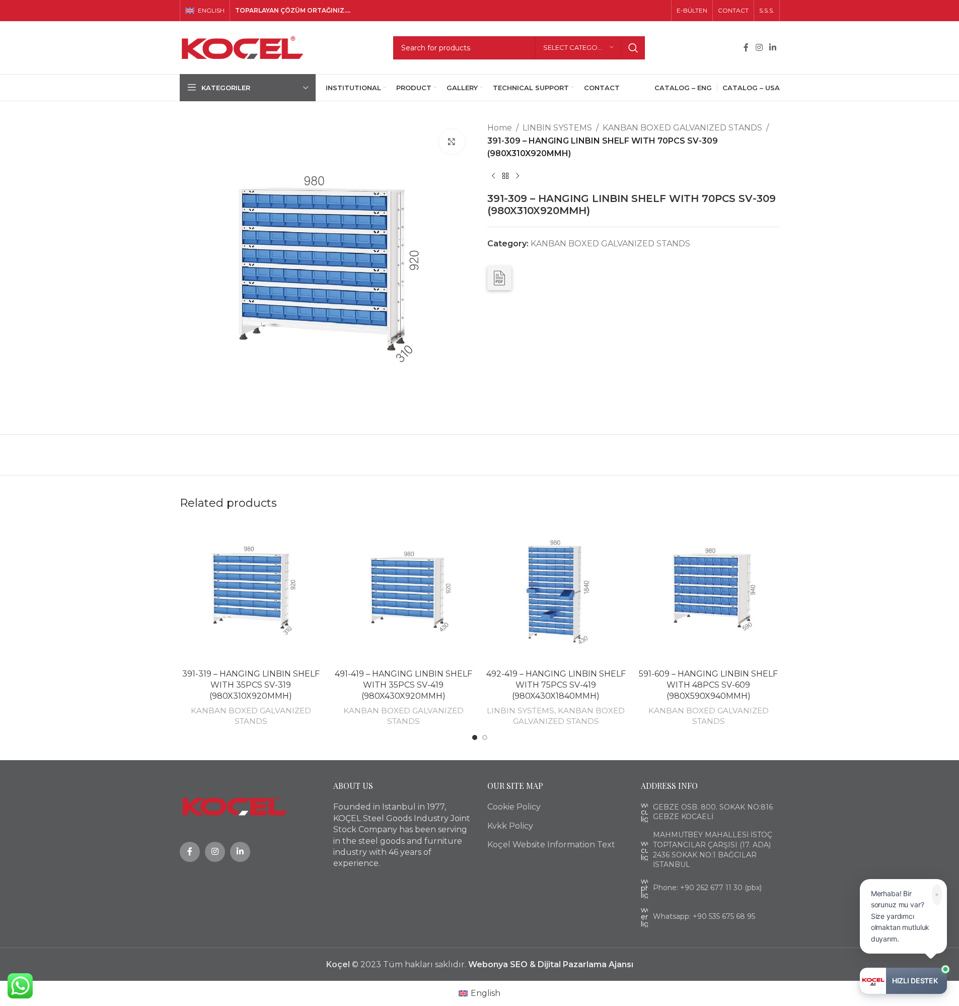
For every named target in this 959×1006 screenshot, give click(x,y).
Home (499, 127)
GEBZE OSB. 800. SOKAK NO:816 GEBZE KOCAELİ (713, 812)
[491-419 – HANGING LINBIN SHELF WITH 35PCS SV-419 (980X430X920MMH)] (403, 592)
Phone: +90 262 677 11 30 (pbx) (707, 887)
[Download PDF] (499, 278)
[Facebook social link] (746, 47)
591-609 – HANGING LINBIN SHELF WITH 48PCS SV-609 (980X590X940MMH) (708, 685)
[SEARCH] (633, 47)
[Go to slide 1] (474, 737)
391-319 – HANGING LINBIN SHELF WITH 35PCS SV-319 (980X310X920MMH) (251, 685)
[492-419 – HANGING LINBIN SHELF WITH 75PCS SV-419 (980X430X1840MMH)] (556, 592)
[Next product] (517, 176)
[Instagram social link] (759, 47)
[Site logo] (243, 47)
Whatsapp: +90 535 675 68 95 (704, 916)
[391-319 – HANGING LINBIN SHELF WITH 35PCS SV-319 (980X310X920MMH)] (251, 592)
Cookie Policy (514, 807)
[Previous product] (493, 176)
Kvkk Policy (510, 826)
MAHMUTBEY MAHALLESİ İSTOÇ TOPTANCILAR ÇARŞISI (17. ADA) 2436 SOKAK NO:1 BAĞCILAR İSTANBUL (712, 849)
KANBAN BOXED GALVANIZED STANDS (682, 127)
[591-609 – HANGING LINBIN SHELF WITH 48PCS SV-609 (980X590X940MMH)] (708, 592)
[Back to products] (505, 176)
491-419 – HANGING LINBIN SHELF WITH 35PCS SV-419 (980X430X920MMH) (403, 685)
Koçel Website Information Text (551, 844)
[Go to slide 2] (484, 737)
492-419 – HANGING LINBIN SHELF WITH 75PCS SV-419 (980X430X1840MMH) (556, 685)
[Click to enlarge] (451, 141)
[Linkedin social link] (772, 47)
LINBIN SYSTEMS (557, 127)
